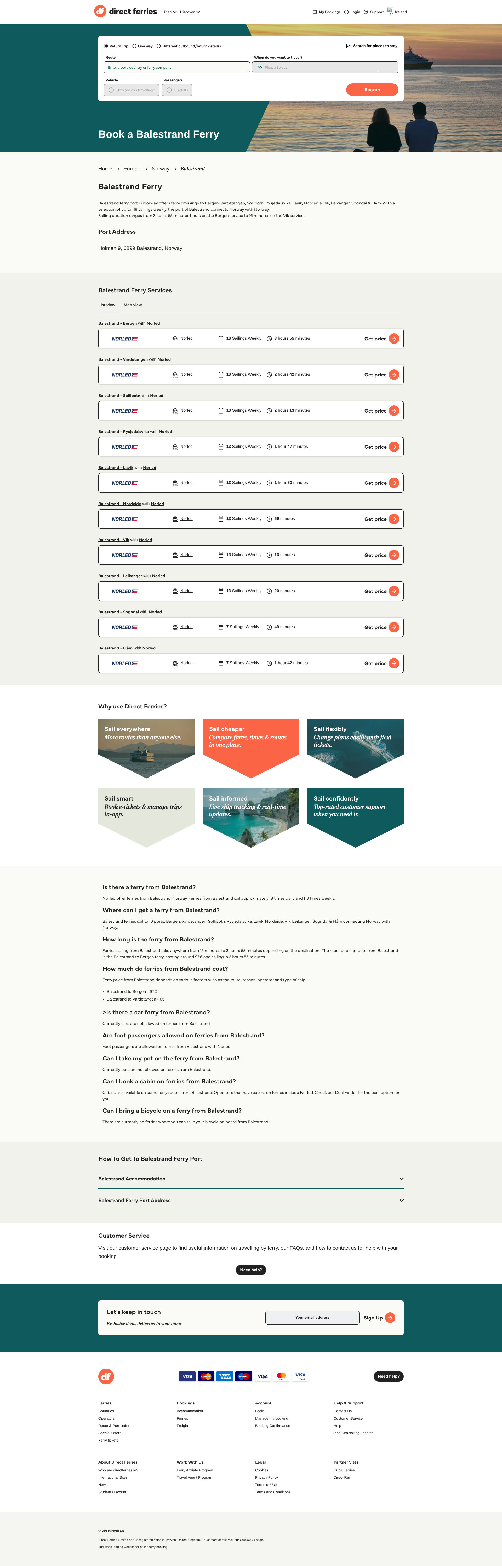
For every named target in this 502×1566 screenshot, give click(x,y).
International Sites (113, 1477)
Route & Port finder (113, 1426)
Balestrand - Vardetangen (123, 359)
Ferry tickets (108, 1440)
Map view (133, 305)
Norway (160, 169)
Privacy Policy (266, 1477)
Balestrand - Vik (113, 540)
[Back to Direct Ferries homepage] (125, 12)
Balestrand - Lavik (115, 468)
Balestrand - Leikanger (120, 576)
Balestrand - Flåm (115, 648)
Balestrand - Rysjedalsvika (123, 432)
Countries (106, 1411)
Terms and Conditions (272, 1492)
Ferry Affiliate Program (195, 1470)
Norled (153, 323)
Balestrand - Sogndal (118, 612)
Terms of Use (266, 1485)
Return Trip (119, 46)
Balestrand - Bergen (117, 323)
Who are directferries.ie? (118, 1470)
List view (106, 305)
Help (337, 1426)
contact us (247, 1540)
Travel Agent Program (194, 1477)
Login (259, 1411)
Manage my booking (271, 1418)
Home (105, 169)
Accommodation (190, 1411)
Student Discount (112, 1492)
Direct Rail (342, 1477)
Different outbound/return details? (191, 46)
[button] (251, 1178)
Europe (131, 169)
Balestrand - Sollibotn (119, 395)
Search (372, 89)
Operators (106, 1418)
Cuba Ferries (344, 1470)
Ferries (182, 1418)
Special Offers (109, 1433)
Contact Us (343, 1411)
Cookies (262, 1470)
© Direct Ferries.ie (111, 1531)
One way (145, 46)
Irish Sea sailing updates (354, 1433)
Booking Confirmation (272, 1426)
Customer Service (348, 1418)
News (102, 1485)
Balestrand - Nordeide (119, 504)
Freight (182, 1426)
